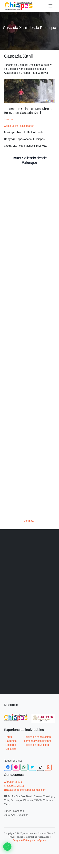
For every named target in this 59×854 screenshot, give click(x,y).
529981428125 (15, 785)
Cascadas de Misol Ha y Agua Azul (28, 318)
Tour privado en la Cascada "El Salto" (23, 432)
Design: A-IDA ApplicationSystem (29, 840)
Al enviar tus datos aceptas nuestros (29, 739)
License (8, 119)
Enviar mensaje (30, 766)
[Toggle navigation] (50, 6)
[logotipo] (18, 5)
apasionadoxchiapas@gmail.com (26, 789)
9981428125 (14, 781)
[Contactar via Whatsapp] (7, 846)
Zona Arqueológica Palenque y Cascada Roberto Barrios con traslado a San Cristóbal (27, 549)
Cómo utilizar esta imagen (19, 125)
